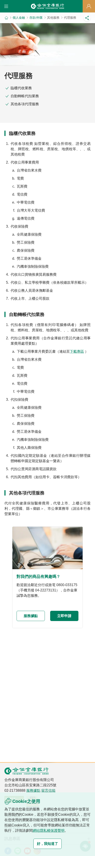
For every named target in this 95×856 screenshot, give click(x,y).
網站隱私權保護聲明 (49, 830)
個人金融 (19, 17)
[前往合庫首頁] (47, 6)
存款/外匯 (36, 17)
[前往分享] (87, 17)
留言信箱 (48, 790)
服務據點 (33, 790)
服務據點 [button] (31, 616)
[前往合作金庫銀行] (26, 771)
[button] (6, 6)
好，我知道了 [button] (47, 844)
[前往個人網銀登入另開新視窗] (89, 6)
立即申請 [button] (64, 616)
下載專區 (77, 351)
